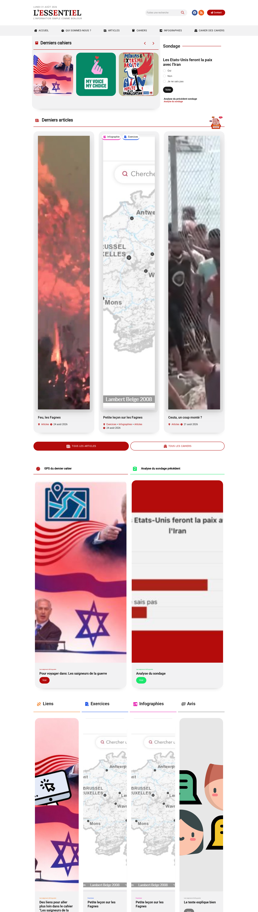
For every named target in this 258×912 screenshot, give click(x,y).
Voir (44, 680)
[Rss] (201, 13)
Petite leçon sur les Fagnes (122, 417)
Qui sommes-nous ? (78, 30)
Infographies (173, 30)
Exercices (111, 424)
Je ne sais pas (175, 81)
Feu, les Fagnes (49, 417)
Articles (114, 30)
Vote (168, 89)
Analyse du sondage (173, 101)
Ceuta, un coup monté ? (185, 417)
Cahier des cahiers (212, 30)
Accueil (44, 30)
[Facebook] (195, 13)
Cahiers (142, 30)
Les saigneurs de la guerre (47, 669)
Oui (169, 70)
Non (170, 75)
